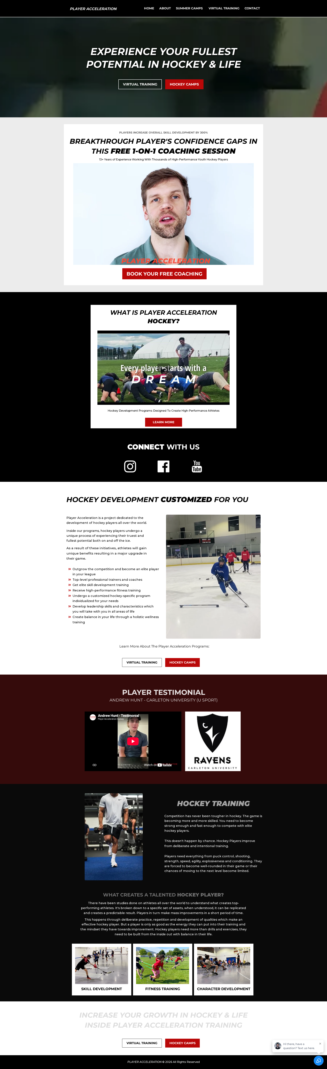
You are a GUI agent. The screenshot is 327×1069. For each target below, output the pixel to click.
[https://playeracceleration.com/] (92, 8)
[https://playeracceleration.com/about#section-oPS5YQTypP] (101, 965)
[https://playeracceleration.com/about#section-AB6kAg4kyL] (162, 965)
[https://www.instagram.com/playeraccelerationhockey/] (130, 466)
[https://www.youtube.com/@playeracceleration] (197, 466)
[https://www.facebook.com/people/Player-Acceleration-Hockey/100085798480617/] (163, 466)
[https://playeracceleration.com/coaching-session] (163, 213)
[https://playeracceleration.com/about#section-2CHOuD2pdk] (223, 965)
